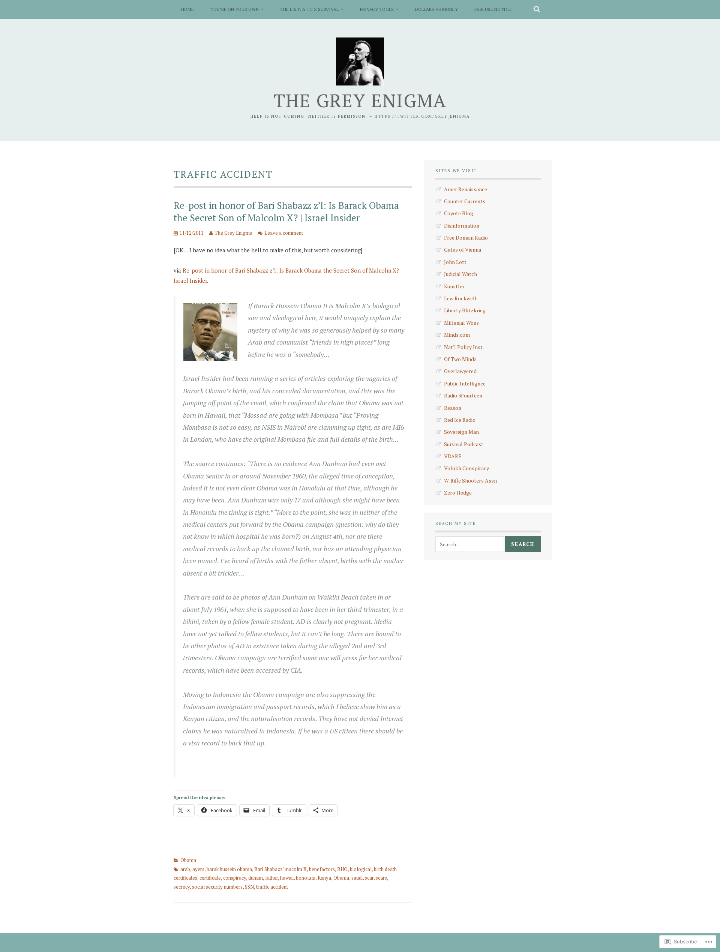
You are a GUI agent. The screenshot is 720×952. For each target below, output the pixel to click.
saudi (357, 877)
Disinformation (461, 225)
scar (369, 877)
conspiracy (234, 877)
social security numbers (217, 886)
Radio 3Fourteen (463, 395)
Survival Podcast (463, 444)
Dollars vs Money (436, 9)
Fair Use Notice (492, 9)
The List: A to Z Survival (309, 9)
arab (185, 869)
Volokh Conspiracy (466, 468)
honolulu (305, 877)
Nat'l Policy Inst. (464, 347)
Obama (188, 860)
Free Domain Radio (466, 237)
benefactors (322, 869)
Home (187, 9)
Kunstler (454, 286)
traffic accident (272, 886)
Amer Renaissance (465, 189)
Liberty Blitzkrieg (465, 310)
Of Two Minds (460, 359)
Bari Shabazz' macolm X (280, 869)
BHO (342, 869)
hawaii (287, 877)
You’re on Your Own (234, 9)
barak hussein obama (229, 869)
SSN (249, 886)
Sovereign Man (461, 431)
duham (255, 877)
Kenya (324, 877)
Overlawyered (460, 371)
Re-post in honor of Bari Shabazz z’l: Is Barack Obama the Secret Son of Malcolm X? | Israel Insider (286, 211)
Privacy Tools (377, 9)
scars (381, 877)
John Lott (455, 261)
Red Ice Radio (460, 419)
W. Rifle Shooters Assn (470, 480)
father (271, 877)
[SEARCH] (537, 9)
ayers (198, 869)
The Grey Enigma (360, 100)
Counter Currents (464, 201)
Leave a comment (283, 232)
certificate (210, 877)
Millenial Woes (461, 322)
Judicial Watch (460, 273)
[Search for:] (469, 544)
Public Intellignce (465, 383)
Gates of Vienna (462, 249)
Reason (452, 407)
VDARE (453, 456)
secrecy (182, 886)
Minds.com (457, 334)
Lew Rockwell (460, 298)
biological (361, 869)
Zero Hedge (458, 492)
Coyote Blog (458, 213)
